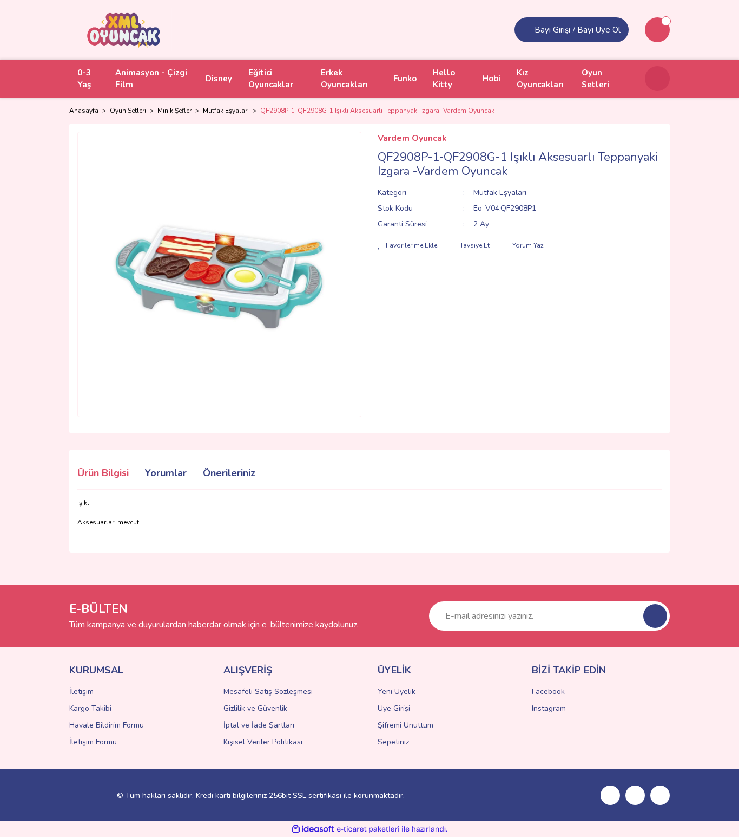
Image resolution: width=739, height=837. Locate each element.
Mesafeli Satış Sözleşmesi (268, 691)
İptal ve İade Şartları (258, 725)
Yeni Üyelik (396, 691)
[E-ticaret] (368, 829)
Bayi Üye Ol (599, 29)
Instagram (549, 708)
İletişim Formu (93, 742)
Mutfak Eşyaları (499, 192)
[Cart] (657, 29)
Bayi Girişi (552, 29)
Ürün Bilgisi (103, 472)
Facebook (548, 691)
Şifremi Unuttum (405, 725)
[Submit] (655, 616)
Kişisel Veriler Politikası (262, 742)
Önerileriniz (229, 472)
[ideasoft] (312, 829)
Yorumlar (166, 472)
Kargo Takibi (90, 708)
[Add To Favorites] (407, 245)
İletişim (81, 691)
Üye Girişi (394, 708)
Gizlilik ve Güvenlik (255, 708)
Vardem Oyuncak (412, 138)
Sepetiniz (393, 742)
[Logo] (124, 29)
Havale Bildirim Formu (106, 725)
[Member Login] (526, 29)
